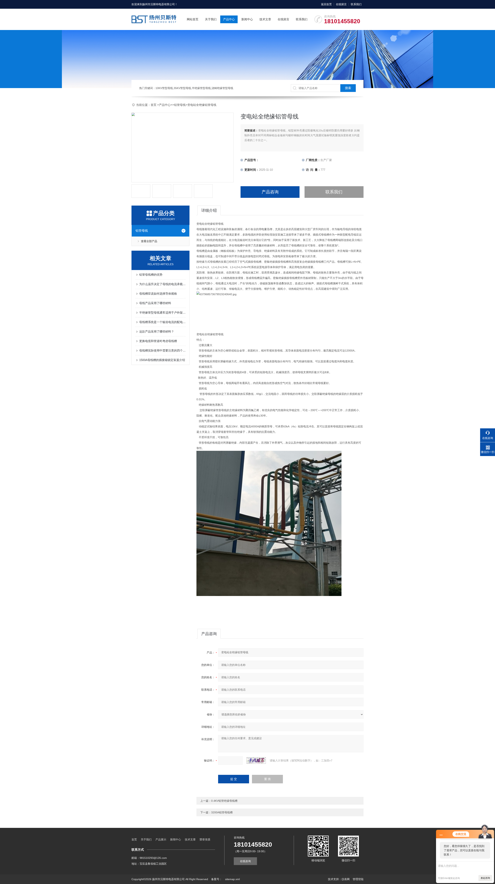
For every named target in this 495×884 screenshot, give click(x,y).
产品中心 (229, 19)
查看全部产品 (149, 241)
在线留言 (341, 4)
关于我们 (211, 19)
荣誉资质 (205, 839)
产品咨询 (270, 191)
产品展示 (160, 839)
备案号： (216, 879)
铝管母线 (180, 104)
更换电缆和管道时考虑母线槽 (158, 341)
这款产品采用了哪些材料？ (156, 331)
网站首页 (192, 19)
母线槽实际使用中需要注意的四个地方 (162, 350)
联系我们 (356, 4)
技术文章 (265, 19)
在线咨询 (245, 861)
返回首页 (326, 4)
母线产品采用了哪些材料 (155, 303)
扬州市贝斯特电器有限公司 (158, 4)
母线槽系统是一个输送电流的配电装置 (162, 322)
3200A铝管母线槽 (222, 812)
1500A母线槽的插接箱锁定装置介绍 (162, 360)
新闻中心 (247, 19)
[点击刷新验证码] (256, 760)
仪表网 (345, 879)
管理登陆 (358, 879)
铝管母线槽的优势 (150, 274)
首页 (154, 104)
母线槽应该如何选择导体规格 (158, 293)
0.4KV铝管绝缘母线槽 (224, 800)
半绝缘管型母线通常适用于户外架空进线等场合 (162, 312)
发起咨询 (485, 878)
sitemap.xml (232, 879)
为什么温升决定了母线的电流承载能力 (162, 284)
